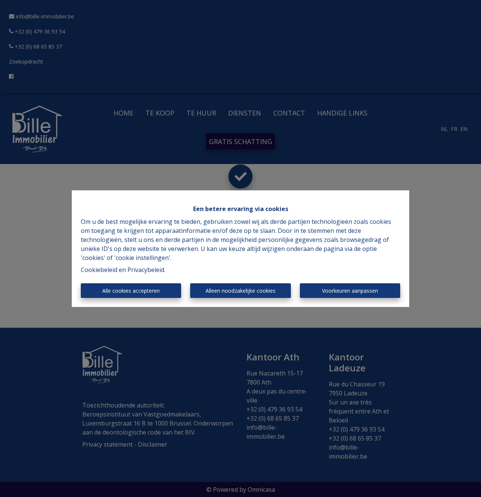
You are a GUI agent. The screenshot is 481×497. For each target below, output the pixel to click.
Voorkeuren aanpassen (350, 290)
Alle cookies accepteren (131, 290)
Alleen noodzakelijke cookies (240, 290)
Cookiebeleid (99, 270)
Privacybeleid (145, 270)
